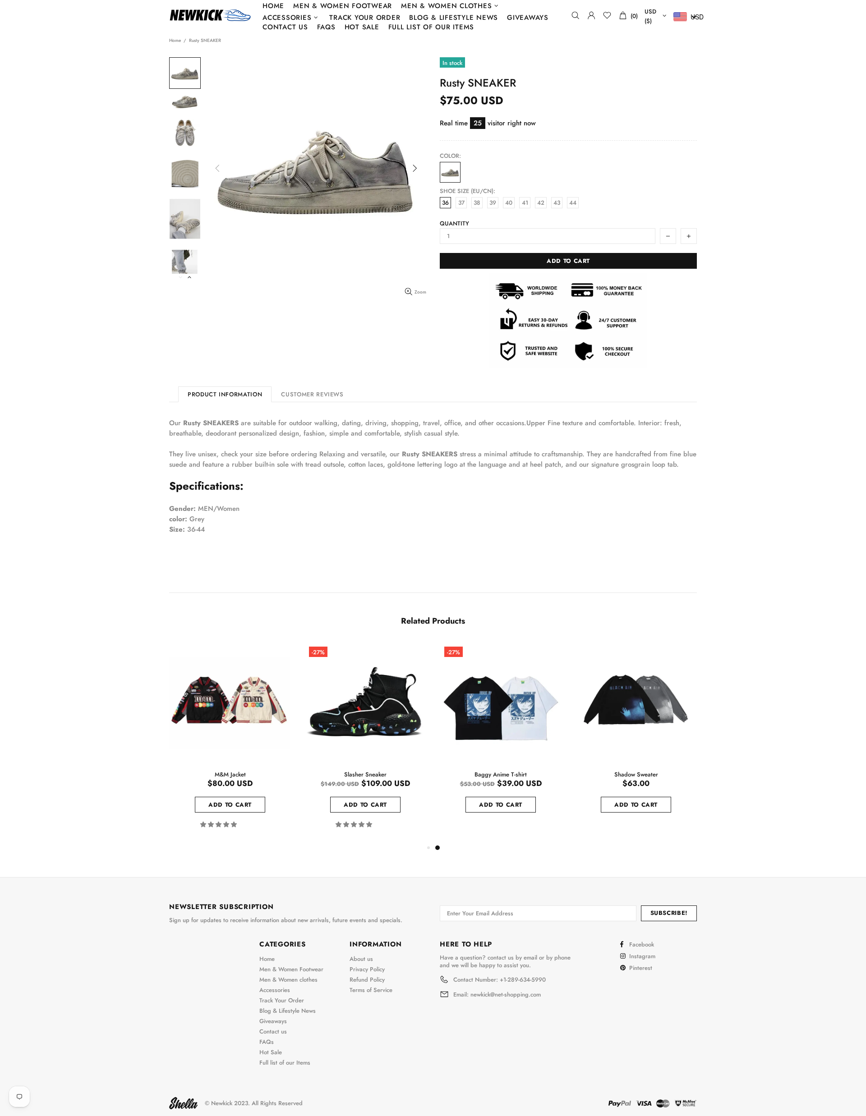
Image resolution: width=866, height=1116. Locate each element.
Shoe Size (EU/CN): (467, 191)
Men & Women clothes (288, 979)
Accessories (274, 990)
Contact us (273, 1031)
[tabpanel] (500, 738)
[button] (219, 824)
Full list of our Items (284, 1062)
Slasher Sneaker (365, 774)
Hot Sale (270, 1052)
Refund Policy (367, 979)
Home (175, 40)
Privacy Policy (367, 969)
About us (361, 959)
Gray (450, 172)
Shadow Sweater (636, 774)
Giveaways (273, 1021)
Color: (450, 156)
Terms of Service (371, 990)
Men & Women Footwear (291, 969)
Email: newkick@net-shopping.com (497, 995)
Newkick (210, 15)
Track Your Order (281, 1000)
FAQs (266, 1042)
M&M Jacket (230, 774)
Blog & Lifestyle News (287, 1010)
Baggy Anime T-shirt (500, 774)
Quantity (454, 223)
